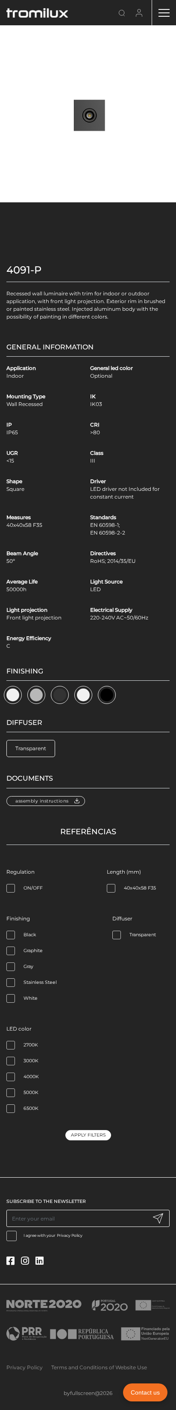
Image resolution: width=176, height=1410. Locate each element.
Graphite (33, 950)
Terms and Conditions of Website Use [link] (99, 1367)
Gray (28, 966)
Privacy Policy (69, 1235)
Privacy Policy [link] (24, 1367)
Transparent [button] (30, 748)
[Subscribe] (158, 1218)
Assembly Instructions (42, 801)
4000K (31, 1076)
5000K (30, 1092)
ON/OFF (33, 888)
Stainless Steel (40, 982)
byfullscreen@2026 (88, 1393)
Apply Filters (88, 1135)
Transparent (142, 935)
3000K (30, 1061)
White (30, 998)
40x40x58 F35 (140, 888)
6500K (30, 1108)
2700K (30, 1045)
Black (29, 935)
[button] (12, 694)
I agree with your (52, 1235)
